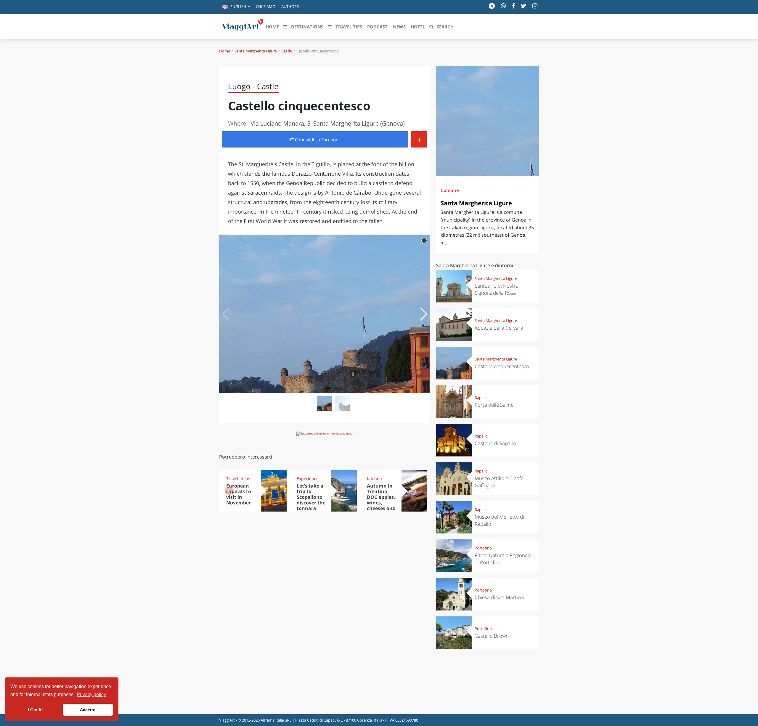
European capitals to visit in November (238, 494)
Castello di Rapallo (495, 443)
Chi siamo (265, 6)
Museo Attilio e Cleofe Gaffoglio (499, 482)
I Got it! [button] (35, 709)
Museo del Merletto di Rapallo (499, 520)
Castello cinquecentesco (502, 366)
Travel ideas (238, 478)
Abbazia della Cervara (499, 327)
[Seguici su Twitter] (523, 6)
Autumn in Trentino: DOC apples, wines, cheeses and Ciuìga (381, 500)
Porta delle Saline (494, 404)
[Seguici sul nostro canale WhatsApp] (503, 6)
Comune (450, 190)
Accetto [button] (88, 709)
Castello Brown (492, 635)
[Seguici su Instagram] (535, 6)
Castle (286, 51)
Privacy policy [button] (91, 694)
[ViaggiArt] (243, 26)
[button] (236, 7)
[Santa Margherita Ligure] (487, 121)
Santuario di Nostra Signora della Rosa (496, 289)
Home (224, 51)
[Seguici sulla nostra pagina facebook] (513, 6)
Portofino (483, 548)
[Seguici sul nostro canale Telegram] (491, 6)
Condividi (317, 139)
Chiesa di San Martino (499, 597)
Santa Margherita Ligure (256, 51)
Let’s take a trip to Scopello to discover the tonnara (311, 497)
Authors (290, 6)
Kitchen (374, 478)
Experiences (309, 478)
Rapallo (481, 397)
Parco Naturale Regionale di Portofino (503, 559)
